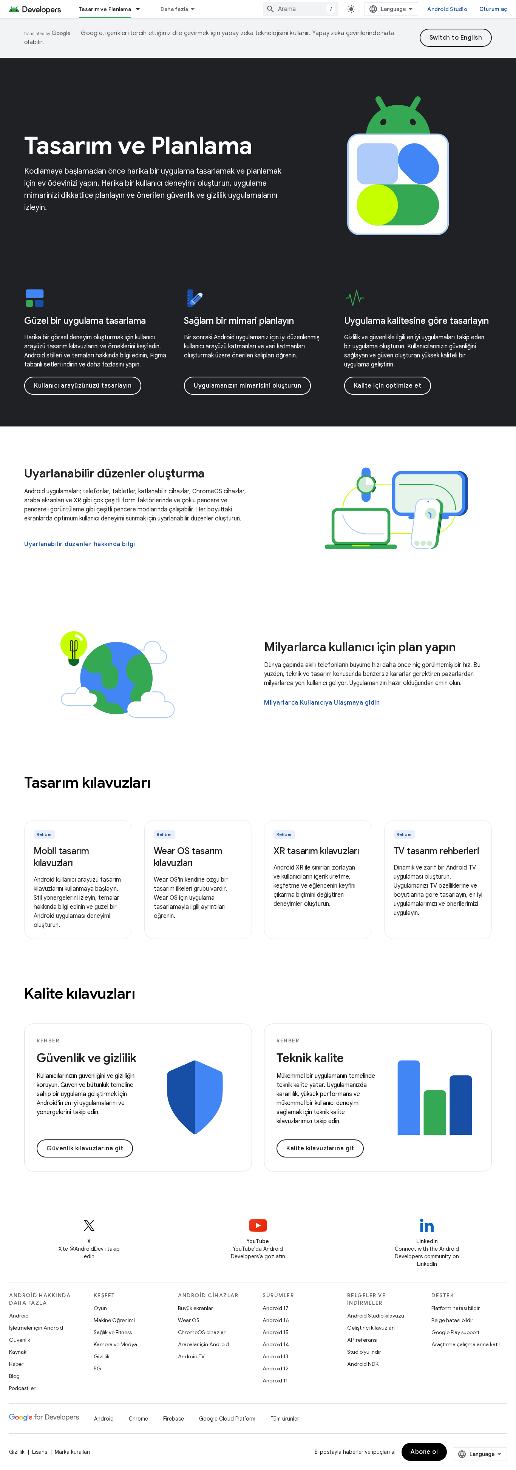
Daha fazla (174, 9)
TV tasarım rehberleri (436, 851)
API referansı (362, 1339)
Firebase (173, 1418)
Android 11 (275, 1380)
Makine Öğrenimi (114, 1320)
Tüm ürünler (284, 1418)
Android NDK (363, 1364)
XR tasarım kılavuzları (316, 851)
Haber (16, 1364)
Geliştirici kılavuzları (371, 1327)
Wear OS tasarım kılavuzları (188, 857)
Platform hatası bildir (455, 1308)
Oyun (100, 1308)
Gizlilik (102, 1356)
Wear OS (188, 1320)
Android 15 (276, 1332)
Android (19, 1315)
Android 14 (276, 1344)
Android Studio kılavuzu (375, 1315)
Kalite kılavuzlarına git (320, 1148)
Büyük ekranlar (195, 1308)
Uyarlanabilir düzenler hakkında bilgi (79, 544)
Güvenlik (19, 1339)
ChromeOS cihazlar (202, 1332)
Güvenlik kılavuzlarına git (84, 1148)
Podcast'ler (22, 1388)
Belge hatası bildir (452, 1320)
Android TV (191, 1356)
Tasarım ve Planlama (105, 9)
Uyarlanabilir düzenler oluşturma (114, 473)
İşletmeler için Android (36, 1327)
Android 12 (276, 1368)
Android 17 (276, 1308)
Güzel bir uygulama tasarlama (85, 320)
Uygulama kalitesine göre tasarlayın (416, 320)
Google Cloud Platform (227, 1418)
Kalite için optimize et (388, 385)
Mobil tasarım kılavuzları (61, 857)
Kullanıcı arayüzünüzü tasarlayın (82, 385)
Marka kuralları (72, 1452)
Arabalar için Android (203, 1344)
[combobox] (300, 9)
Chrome (138, 1418)
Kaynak (17, 1351)
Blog (14, 1376)
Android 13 (275, 1356)
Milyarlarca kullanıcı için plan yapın (360, 646)
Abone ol (424, 1452)
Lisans (39, 1452)
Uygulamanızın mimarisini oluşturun (247, 385)
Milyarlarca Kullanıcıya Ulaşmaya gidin (322, 703)
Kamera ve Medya (115, 1344)
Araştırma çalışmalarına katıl (465, 1344)
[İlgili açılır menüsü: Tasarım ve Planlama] (141, 9)
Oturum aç (493, 9)
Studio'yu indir (364, 1351)
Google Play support (455, 1332)
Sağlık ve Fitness (113, 1332)
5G (97, 1368)
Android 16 (276, 1320)
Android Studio (447, 9)
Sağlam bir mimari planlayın (239, 320)
